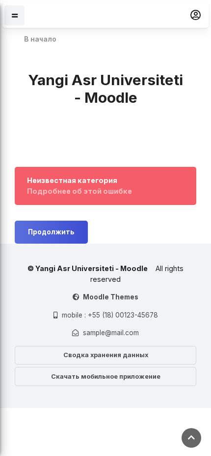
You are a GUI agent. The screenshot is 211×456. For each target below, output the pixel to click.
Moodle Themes (110, 297)
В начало (40, 39)
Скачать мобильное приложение (105, 376)
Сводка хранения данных (105, 355)
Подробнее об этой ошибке (79, 191)
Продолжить (51, 232)
